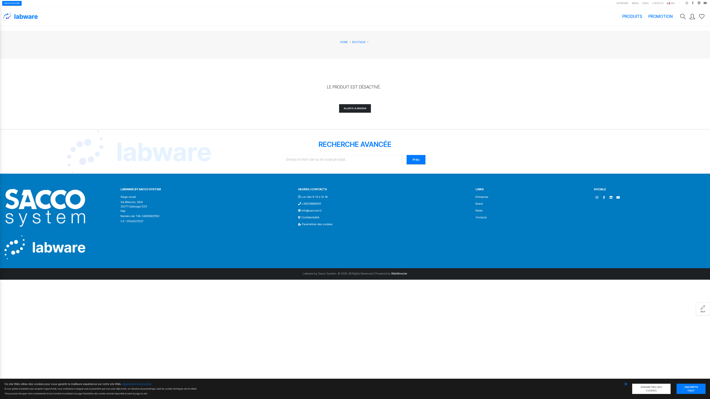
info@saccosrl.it (312, 210)
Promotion (660, 16)
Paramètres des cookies (317, 224)
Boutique (359, 42)
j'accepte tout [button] (691, 389)
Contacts (657, 3)
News (645, 3)
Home (344, 42)
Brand (635, 3)
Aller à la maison (355, 108)
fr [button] (671, 3)
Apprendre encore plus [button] (136, 384)
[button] (625, 384)
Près (416, 159)
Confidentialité (310, 217)
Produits (632, 16)
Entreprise (622, 3)
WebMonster (399, 273)
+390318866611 (311, 203)
